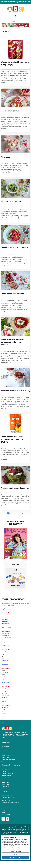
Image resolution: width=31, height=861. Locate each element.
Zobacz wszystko (6, 612)
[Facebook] (3, 819)
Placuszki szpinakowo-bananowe (15, 488)
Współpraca (4, 810)
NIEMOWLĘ (5, 646)
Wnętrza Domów (5, 761)
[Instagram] (7, 819)
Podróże (3, 676)
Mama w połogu (5, 639)
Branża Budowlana (6, 777)
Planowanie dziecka (6, 614)
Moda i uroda (5, 621)
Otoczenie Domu (5, 755)
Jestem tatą (4, 697)
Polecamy (4, 716)
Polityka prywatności (6, 814)
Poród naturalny (5, 633)
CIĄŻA (3, 609)
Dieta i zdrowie (5, 619)
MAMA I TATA (6, 683)
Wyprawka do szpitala (7, 637)
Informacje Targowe (6, 775)
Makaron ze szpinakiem (11, 201)
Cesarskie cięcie (5, 635)
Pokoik (3, 674)
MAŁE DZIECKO (6, 664)
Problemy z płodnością (7, 617)
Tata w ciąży (4, 693)
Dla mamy (4, 709)
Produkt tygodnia (5, 713)
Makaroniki (5, 157)
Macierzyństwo (5, 691)
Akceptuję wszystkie (15, 857)
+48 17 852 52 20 (7, 800)
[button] (15, 16)
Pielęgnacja (4, 654)
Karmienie (4, 651)
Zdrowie (3, 658)
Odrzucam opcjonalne (15, 851)
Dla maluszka (5, 707)
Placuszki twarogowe (10, 111)
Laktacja (3, 642)
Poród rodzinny (5, 695)
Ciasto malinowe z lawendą (12, 293)
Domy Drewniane (5, 786)
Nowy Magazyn (5, 753)
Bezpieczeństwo (5, 660)
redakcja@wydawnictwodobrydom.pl (10, 802)
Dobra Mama (4, 748)
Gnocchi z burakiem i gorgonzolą (14, 247)
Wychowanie (5, 672)
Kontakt (3, 812)
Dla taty (3, 711)
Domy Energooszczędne (7, 750)
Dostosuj (15, 854)
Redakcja (4, 807)
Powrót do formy (5, 688)
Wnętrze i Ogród (5, 788)
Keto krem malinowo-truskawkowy (15, 391)
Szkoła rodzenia (5, 623)
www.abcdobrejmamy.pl (11, 826)
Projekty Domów (5, 757)
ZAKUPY (4, 701)
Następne (23, 513)
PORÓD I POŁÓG (6, 627)
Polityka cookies (16, 847)
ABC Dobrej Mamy (6, 746)
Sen (2, 656)
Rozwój (3, 670)
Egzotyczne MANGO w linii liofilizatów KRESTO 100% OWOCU (12, 439)
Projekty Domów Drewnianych (8, 759)
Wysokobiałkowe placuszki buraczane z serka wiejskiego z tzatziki (13, 342)
